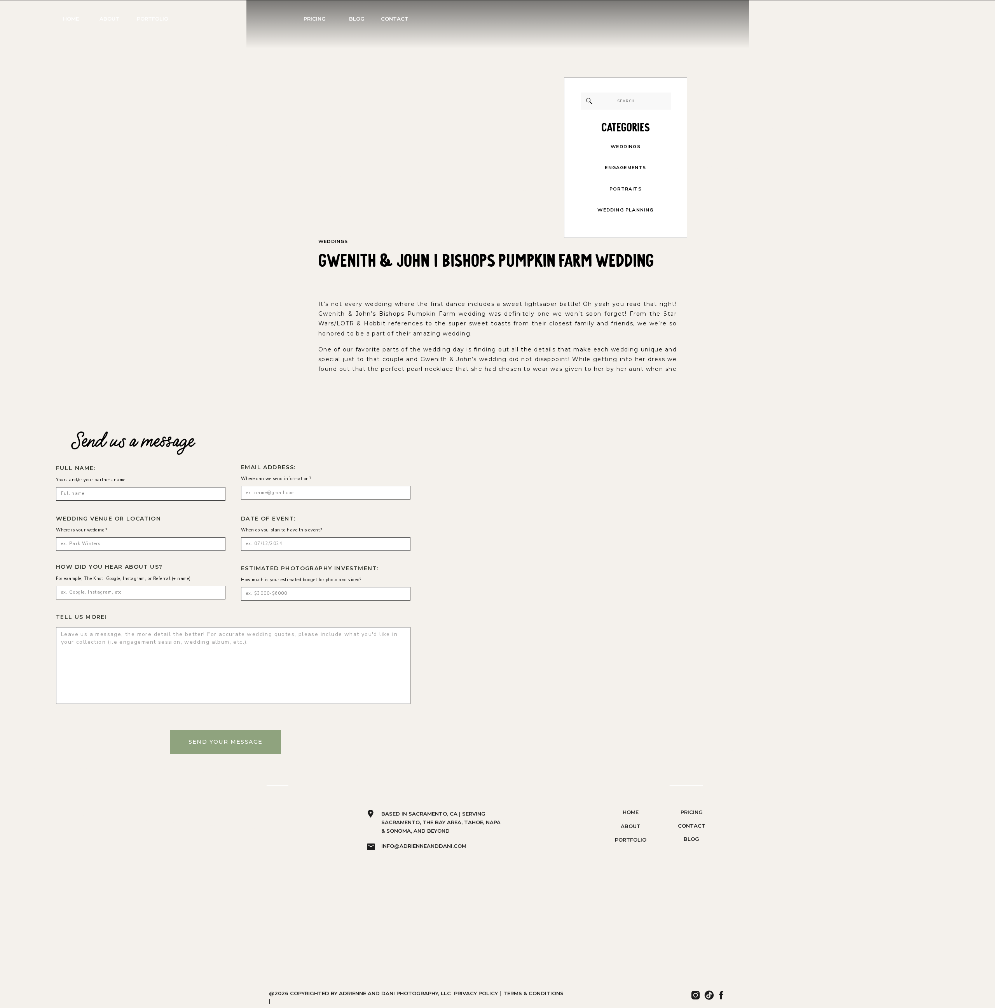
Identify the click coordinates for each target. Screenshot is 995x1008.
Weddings (333, 241)
